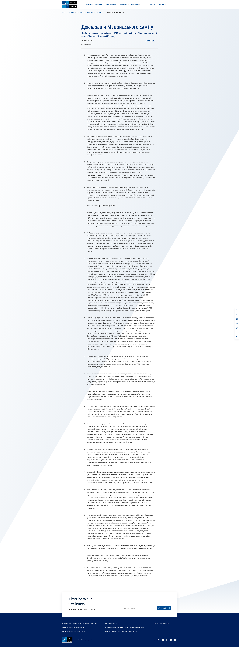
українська (150, 41)
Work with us (135, 4)
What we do (99, 4)
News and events (111, 4)
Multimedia (123, 4)
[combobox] (162, 4)
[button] (162, 4)
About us (89, 4)
